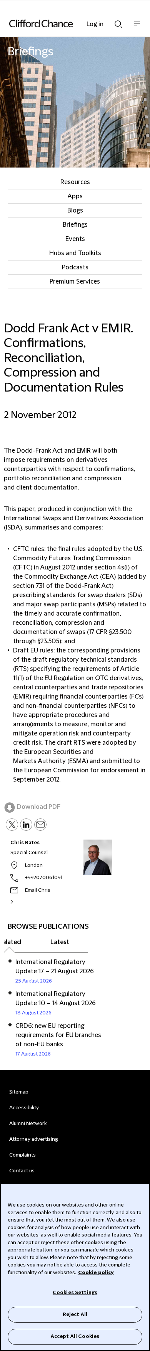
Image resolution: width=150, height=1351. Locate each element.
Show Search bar (118, 22)
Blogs (75, 210)
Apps (75, 196)
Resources (75, 182)
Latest (59, 942)
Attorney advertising (33, 1139)
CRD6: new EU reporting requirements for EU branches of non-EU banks (58, 1035)
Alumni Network (28, 1123)
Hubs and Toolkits (75, 253)
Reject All (75, 1314)
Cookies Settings (75, 1293)
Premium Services (75, 281)
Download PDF (38, 806)
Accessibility (24, 1108)
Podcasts (75, 267)
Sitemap (18, 1092)
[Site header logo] (63, 23)
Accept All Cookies (75, 1336)
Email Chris (37, 890)
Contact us (22, 1171)
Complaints (22, 1155)
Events (75, 239)
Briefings (75, 224)
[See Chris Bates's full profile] (20, 901)
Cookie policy (96, 1273)
